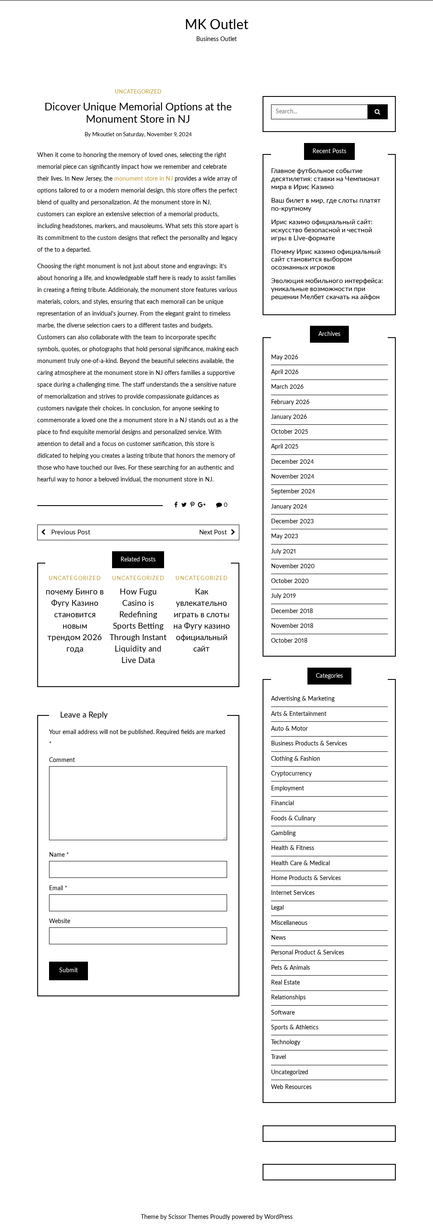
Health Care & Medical (300, 863)
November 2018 (292, 626)
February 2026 (290, 402)
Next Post (213, 532)
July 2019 (283, 596)
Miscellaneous (289, 923)
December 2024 (292, 462)
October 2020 (290, 581)
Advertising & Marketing (302, 699)
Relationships (288, 998)
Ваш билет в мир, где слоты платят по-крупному (326, 204)
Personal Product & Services (307, 953)
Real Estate (285, 983)
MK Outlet (216, 25)
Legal (277, 908)
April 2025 (285, 447)
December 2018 (292, 611)
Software (283, 1013)
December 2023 (292, 522)
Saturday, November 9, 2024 (157, 135)
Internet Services (293, 893)
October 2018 (289, 641)
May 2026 (284, 357)
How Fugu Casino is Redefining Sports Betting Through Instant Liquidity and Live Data (138, 626)
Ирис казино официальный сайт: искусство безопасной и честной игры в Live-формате (322, 230)
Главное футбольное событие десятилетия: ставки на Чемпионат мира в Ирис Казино (325, 179)
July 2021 (283, 552)
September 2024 (293, 492)
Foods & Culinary (293, 819)
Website (59, 921)
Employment (287, 789)
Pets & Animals (290, 968)
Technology (285, 1042)
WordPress (278, 1217)
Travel (278, 1057)
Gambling (283, 833)
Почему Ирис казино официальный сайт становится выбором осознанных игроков (326, 259)
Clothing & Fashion (295, 759)
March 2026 (287, 387)
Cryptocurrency (291, 774)
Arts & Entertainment (298, 714)
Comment (62, 760)
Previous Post (69, 532)
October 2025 (289, 432)
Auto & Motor (289, 729)
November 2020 (293, 566)
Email (58, 888)
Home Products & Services (306, 878)
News (278, 938)
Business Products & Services (309, 744)
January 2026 (289, 417)
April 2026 (285, 372)
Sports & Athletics (294, 1028)
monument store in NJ (143, 179)
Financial (282, 803)
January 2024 (289, 507)
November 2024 (292, 477)
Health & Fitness (292, 848)
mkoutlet (103, 135)
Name (59, 855)
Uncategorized (138, 92)
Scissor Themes (188, 1217)
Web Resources (291, 1087)
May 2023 (284, 536)
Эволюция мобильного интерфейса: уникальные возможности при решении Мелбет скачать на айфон (327, 289)
